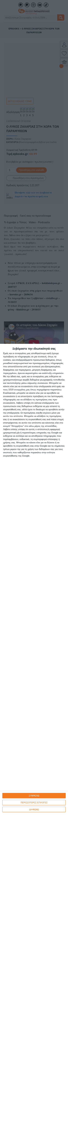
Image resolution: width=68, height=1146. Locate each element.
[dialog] (34, 745)
